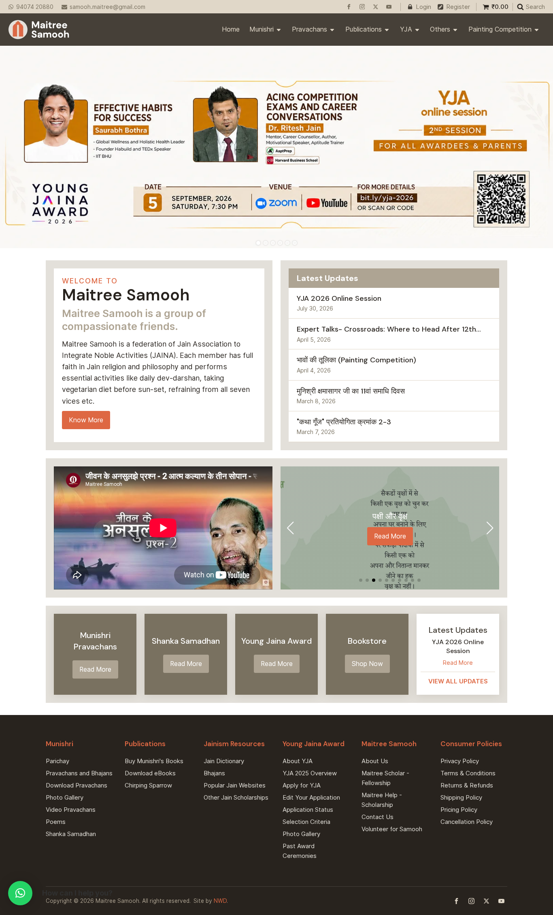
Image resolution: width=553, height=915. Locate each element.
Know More (86, 420)
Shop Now (367, 664)
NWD (220, 901)
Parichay (57, 761)
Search (535, 7)
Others (440, 29)
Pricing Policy (458, 809)
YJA (406, 29)
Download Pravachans (76, 785)
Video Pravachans (71, 809)
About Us (375, 761)
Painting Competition (500, 29)
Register (458, 7)
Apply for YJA (302, 785)
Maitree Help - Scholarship (382, 800)
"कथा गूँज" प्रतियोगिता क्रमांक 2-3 (344, 422)
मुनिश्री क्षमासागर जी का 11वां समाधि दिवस (351, 391)
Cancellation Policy (466, 822)
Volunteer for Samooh (392, 829)
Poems (56, 822)
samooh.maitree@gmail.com (107, 7)
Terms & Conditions (468, 773)
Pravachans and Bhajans (79, 773)
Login (423, 7)
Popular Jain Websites (235, 785)
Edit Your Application (311, 797)
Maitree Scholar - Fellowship (385, 778)
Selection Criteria (306, 822)
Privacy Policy (459, 761)
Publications (363, 29)
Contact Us (377, 817)
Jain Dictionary (224, 761)
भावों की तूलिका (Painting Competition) (356, 360)
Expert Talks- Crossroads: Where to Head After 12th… (389, 329)
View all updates (458, 680)
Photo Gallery (64, 797)
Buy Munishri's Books (154, 761)
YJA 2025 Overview (310, 773)
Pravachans (309, 29)
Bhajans (214, 773)
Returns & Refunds (466, 785)
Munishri (261, 29)
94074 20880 (34, 7)
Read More (390, 536)
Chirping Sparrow (148, 785)
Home (231, 29)
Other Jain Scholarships (236, 797)
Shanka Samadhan (71, 834)
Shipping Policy (461, 797)
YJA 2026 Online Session (339, 298)
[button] (360, 580)
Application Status (308, 809)
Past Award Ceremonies (300, 851)
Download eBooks (150, 773)
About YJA (298, 761)
